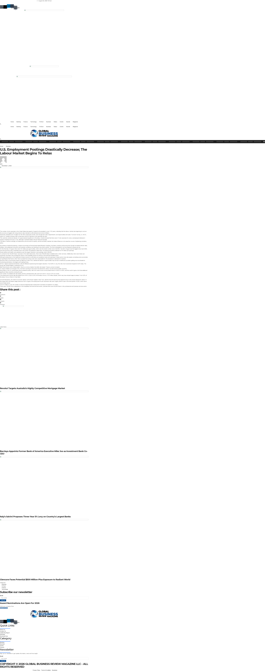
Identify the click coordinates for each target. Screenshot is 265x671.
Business (48, 121)
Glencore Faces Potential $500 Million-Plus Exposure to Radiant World (35, 579)
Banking (18, 121)
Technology (33, 121)
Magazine (75, 121)
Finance (25, 121)
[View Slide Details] (13, 306)
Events (61, 121)
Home (12, 121)
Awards (68, 121)
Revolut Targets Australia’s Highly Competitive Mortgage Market (32, 388)
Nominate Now (4, 608)
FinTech (41, 121)
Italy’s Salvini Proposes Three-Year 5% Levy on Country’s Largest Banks (35, 516)
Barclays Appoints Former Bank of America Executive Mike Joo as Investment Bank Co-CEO (44, 452)
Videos (55, 121)
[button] (0, 124)
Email (1, 595)
